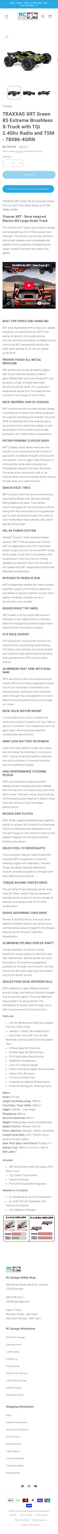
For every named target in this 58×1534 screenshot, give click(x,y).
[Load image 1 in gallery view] (14, 92)
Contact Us (12, 1359)
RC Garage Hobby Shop (27, 1511)
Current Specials (15, 1458)
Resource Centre (15, 1395)
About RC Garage (15, 1337)
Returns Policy (13, 1444)
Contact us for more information (28, 189)
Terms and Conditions (17, 1429)
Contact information (30, 1525)
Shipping (19, 151)
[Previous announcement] (6, 4)
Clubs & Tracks (14, 1388)
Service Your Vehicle (16, 1373)
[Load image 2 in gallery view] (29, 92)
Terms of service (22, 1520)
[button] (6, 16)
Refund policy (26, 1515)
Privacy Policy (13, 1437)
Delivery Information (16, 1422)
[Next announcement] (52, 4)
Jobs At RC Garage (16, 1380)
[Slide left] (3, 93)
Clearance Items (14, 1465)
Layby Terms (12, 1451)
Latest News (12, 1352)
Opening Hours (14, 1344)
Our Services (12, 1366)
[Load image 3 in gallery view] (43, 92)
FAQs (9, 1415)
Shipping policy (39, 1520)
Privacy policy (41, 1515)
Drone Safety (13, 1473)
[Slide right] (54, 93)
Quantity (7, 157)
